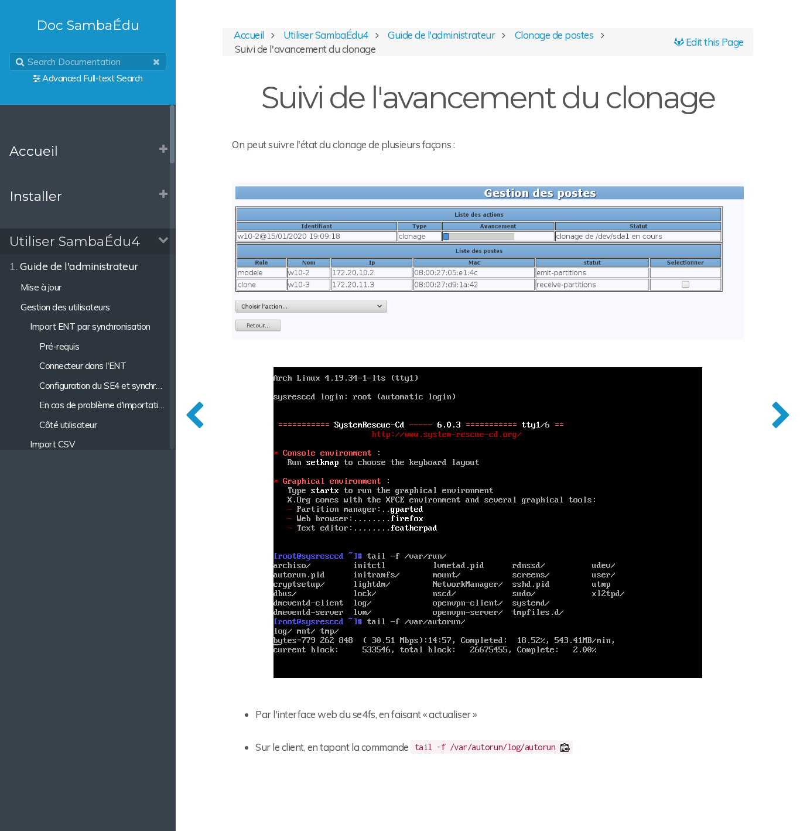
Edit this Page (713, 42)
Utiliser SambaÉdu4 (74, 241)
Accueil (33, 151)
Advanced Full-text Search (92, 78)
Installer (35, 196)
